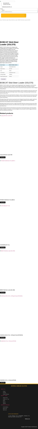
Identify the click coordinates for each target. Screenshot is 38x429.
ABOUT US (3, 389)
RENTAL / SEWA (4, 395)
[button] (25, 15)
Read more (3, 157)
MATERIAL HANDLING (5, 404)
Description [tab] (3, 79)
